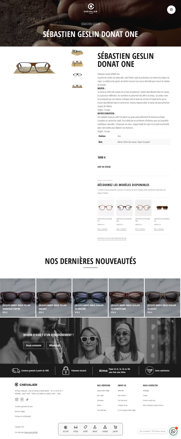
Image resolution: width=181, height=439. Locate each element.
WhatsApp (54, 345)
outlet (85, 431)
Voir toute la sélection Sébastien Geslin (112, 238)
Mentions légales (20, 411)
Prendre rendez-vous (149, 400)
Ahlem (99, 405)
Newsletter (121, 390)
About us (122, 385)
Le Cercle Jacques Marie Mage (127, 410)
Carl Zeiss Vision (122, 400)
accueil (65, 431)
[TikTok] (27, 399)
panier (115, 431)
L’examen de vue (123, 405)
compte (105, 431)
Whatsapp (146, 390)
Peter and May (101, 410)
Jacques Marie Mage (103, 390)
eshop (75, 431)
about (95, 431)
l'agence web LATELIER (30, 432)
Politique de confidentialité (23, 416)
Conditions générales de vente (24, 406)
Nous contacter (33, 345)
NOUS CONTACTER (150, 385)
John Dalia (100, 395)
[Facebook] (22, 399)
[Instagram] (17, 399)
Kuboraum (100, 400)
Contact (145, 395)
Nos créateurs (103, 385)
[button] (173, 431)
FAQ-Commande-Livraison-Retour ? (153, 405)
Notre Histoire (122, 395)
